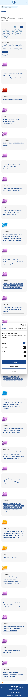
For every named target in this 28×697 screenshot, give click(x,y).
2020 (8, 30)
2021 (4, 30)
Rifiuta (14, 371)
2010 (8, 36)
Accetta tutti (14, 362)
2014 (12, 33)
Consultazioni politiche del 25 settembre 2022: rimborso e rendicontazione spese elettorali (13, 605)
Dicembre (5, 55)
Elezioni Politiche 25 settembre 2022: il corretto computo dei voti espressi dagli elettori (13, 262)
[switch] (24, 347)
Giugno (9, 48)
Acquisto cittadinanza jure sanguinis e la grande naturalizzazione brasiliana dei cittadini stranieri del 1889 (12, 580)
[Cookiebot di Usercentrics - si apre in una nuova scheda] (20, 325)
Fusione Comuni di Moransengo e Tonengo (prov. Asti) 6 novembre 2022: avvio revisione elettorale (13, 286)
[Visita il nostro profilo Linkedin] (13, 692)
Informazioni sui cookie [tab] (20, 328)
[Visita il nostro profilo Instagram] (18, 692)
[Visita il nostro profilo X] (11, 692)
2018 (17, 30)
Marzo (16, 45)
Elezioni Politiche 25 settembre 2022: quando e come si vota (12, 189)
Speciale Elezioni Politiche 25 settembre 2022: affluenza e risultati (12, 167)
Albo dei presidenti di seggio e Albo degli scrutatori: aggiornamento (12, 121)
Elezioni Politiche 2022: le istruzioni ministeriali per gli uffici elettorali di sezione (13, 674)
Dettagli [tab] (11, 328)
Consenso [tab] (4, 328)
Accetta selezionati (14, 366)
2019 (13, 30)
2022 (10, 6)
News (6, 6)
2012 (21, 33)
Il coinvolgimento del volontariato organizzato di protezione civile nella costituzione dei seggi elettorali (13, 481)
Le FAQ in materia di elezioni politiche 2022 (11, 651)
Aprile (21, 45)
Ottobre (11, 52)
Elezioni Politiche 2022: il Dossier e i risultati (13, 144)
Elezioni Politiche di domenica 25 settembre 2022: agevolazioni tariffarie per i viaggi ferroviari (13, 430)
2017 (21, 30)
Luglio (15, 48)
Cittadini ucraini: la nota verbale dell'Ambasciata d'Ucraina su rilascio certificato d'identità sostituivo (12, 405)
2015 (8, 33)
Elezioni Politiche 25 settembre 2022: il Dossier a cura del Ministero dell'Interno (12, 212)
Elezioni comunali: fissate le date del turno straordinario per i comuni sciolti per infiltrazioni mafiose (13, 77)
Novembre (18, 52)
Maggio (4, 48)
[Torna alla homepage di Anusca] (14, 2)
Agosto (20, 48)
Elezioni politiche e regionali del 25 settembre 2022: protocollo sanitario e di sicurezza (13, 628)
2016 (4, 33)
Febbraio (11, 45)
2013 (17, 33)
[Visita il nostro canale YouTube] (16, 692)
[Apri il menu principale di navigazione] (1, 2)
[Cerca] (26, 2)
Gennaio (4, 45)
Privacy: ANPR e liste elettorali (12, 99)
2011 (4, 36)
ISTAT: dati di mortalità (10, 557)
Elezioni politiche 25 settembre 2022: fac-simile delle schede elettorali (12, 309)
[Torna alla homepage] (2, 7)
